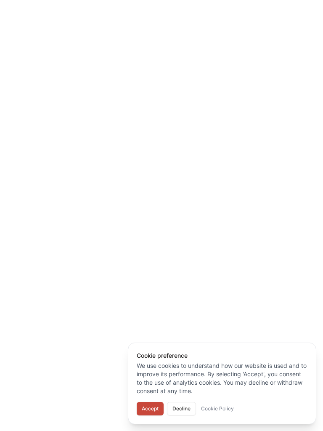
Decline (181, 408)
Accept (150, 408)
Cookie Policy (217, 408)
